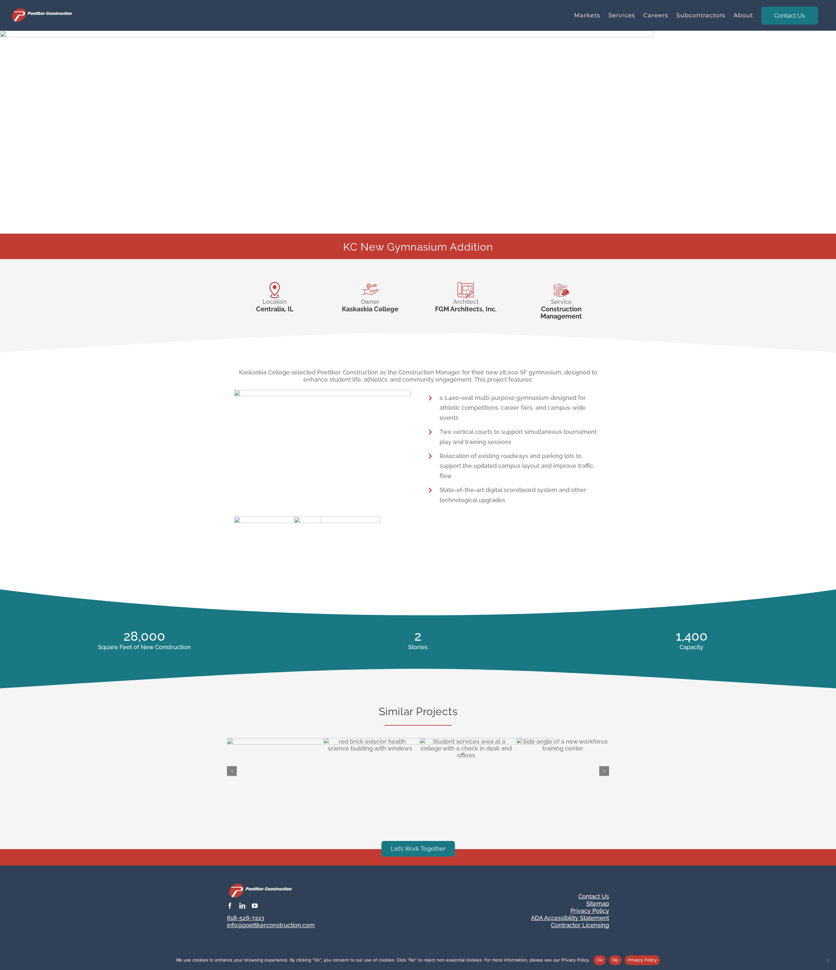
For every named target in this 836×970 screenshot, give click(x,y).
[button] (232, 771)
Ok (600, 959)
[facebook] (230, 906)
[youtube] (255, 906)
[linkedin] (242, 906)
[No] (828, 960)
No (615, 959)
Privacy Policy (642, 959)
